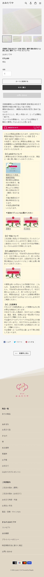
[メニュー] (40, 3)
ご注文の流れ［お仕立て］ (12, 493)
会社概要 (5, 533)
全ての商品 (6, 414)
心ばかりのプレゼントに (11, 472)
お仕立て (5, 466)
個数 (3, 69)
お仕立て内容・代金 (9, 500)
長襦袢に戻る (24, 353)
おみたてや (8, 3)
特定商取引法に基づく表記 (12, 545)
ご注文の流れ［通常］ (10, 487)
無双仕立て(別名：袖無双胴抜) (13, 176)
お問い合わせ (22, 95)
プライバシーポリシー (10, 539)
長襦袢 (4, 454)
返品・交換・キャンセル (11, 512)
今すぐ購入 (22, 87)
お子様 (4, 460)
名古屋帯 (5, 448)
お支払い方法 (7, 506)
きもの (4, 436)
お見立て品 (6, 430)
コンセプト (6, 527)
